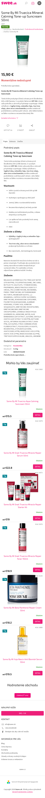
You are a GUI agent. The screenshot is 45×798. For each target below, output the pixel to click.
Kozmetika (17, 346)
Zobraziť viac (22, 695)
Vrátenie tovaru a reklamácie (12, 759)
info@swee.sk (10, 724)
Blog (3, 743)
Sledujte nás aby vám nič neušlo (17, 731)
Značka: (10, 31)
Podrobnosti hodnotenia (34, 29)
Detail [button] (37, 415)
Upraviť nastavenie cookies (22, 792)
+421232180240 (10, 728)
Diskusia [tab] (12, 141)
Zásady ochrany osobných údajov (13, 756)
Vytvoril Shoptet (18, 782)
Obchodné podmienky (9, 753)
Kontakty (4, 750)
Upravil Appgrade (31, 782)
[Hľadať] (26, 3)
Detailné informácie (8, 118)
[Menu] (39, 3)
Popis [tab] (5, 141)
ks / (22, 713)
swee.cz (22, 769)
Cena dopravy (6, 747)
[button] (22, 415)
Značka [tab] (20, 141)
